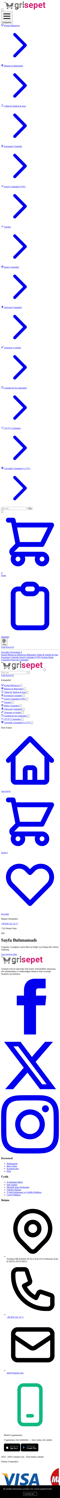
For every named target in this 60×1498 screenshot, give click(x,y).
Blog (9, 1171)
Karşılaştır (16, 652)
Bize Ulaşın (12, 1166)
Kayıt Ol (10, 647)
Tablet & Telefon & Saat (47, 655)
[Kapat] (45, 669)
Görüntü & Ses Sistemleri (15, 716)
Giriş (3, 647)
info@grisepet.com (15, 1373)
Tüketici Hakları (14, 1190)
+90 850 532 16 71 (9, 923)
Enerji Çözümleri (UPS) (30, 657)
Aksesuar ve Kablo (12, 712)
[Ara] (28, 672)
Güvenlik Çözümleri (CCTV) (17, 722)
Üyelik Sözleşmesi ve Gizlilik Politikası (24, 1192)
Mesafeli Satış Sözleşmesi (18, 1187)
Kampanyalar (13, 1168)
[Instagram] (30, 1153)
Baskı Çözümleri (12, 706)
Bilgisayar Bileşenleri (27, 655)
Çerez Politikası (14, 1195)
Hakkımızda (12, 1163)
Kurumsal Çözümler (10, 657)
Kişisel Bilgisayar (9, 655)
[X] (30, 1094)
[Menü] (2, 9)
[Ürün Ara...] (2, 511)
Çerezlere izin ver (31, 1494)
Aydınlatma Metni (15, 1182)
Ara (30, 508)
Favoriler (6, 652)
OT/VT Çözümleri (12, 719)
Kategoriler (7, 22)
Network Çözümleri (19, 660)
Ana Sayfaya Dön (9, 954)
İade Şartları (12, 1184)
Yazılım (44, 657)
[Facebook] (30, 1035)
